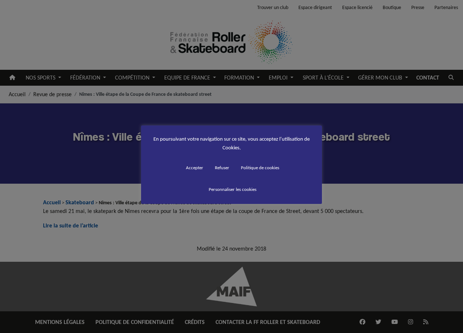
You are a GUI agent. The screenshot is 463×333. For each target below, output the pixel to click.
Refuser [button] (222, 167)
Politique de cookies (260, 167)
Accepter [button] (194, 167)
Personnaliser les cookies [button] (232, 189)
